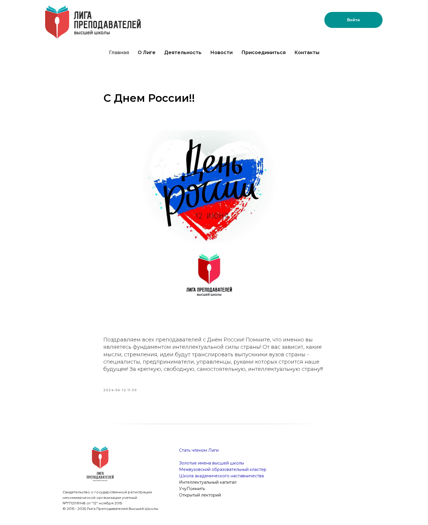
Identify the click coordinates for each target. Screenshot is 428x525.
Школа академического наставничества (221, 475)
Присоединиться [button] (263, 52)
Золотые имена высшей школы (211, 463)
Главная (119, 52)
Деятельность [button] (182, 52)
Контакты (306, 52)
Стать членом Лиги (199, 450)
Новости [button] (221, 52)
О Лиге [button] (146, 52)
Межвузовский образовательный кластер (222, 469)
